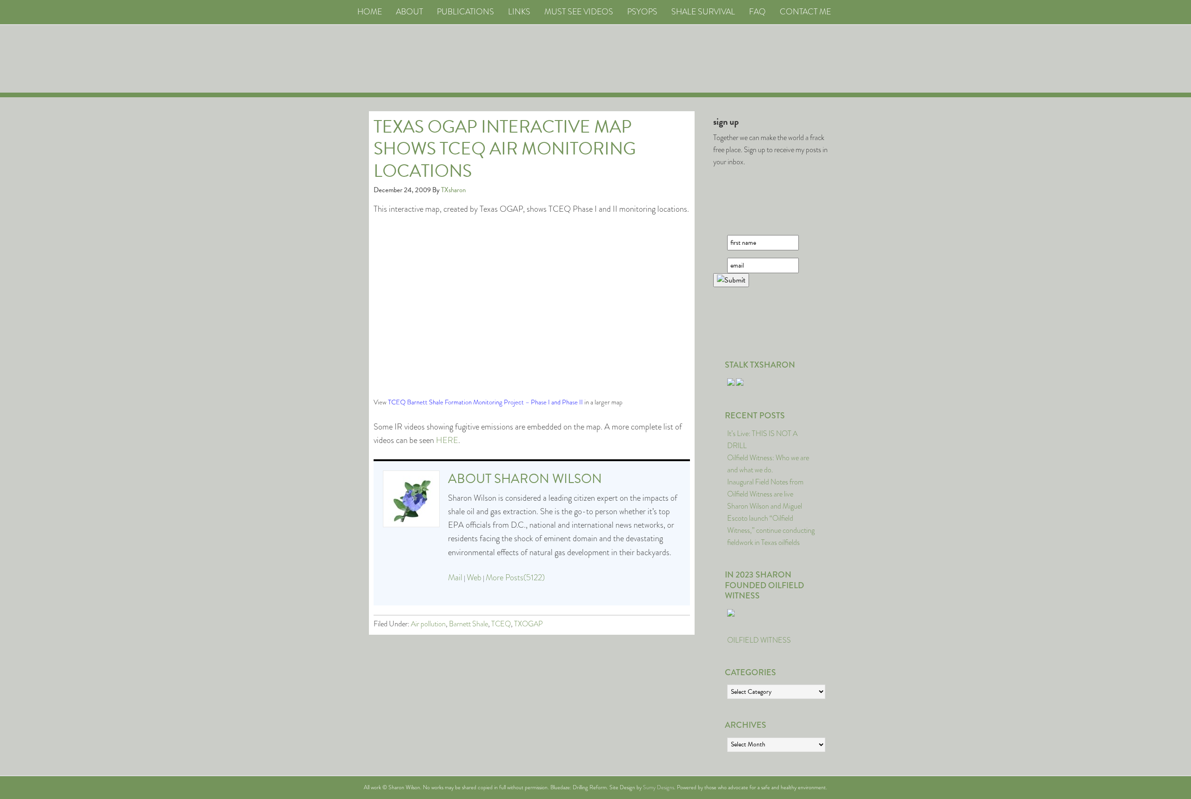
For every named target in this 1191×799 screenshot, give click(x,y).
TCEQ (501, 623)
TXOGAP (528, 623)
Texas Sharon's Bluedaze (682, 59)
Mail (455, 577)
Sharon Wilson (548, 478)
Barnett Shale (468, 623)
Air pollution (428, 623)
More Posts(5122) (515, 577)
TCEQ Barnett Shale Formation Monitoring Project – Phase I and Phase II (485, 402)
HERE (447, 440)
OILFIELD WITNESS (759, 640)
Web (474, 577)
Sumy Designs (658, 787)
